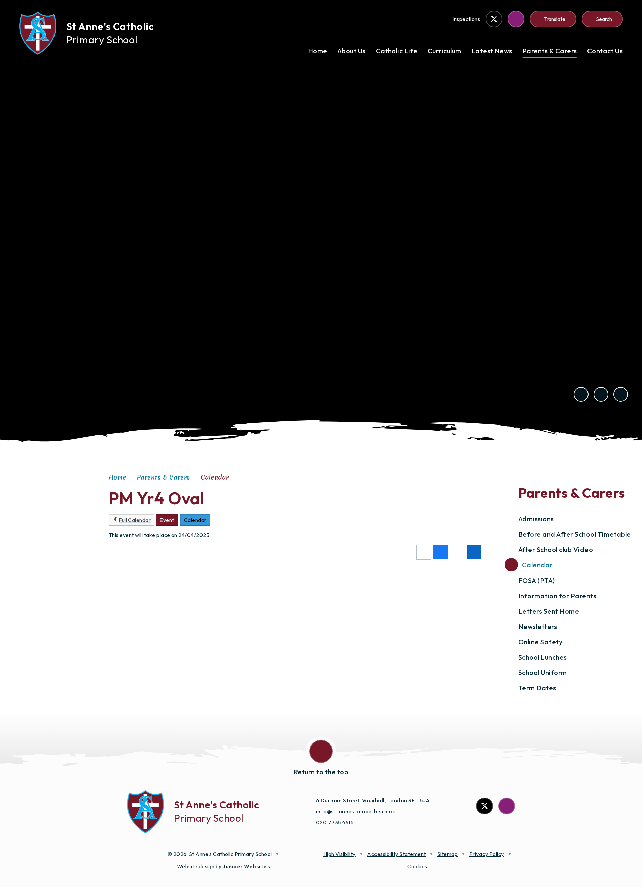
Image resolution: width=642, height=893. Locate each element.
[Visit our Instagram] (516, 19)
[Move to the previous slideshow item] (581, 394)
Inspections (466, 19)
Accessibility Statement (396, 854)
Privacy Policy (486, 854)
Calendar (215, 477)
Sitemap (447, 854)
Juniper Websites (246, 866)
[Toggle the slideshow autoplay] (620, 394)
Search (604, 19)
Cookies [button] (417, 866)
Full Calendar (135, 520)
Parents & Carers (163, 477)
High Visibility (339, 854)
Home (117, 477)
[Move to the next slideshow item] (601, 394)
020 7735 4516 (335, 822)
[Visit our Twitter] (494, 19)
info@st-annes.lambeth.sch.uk (355, 811)
